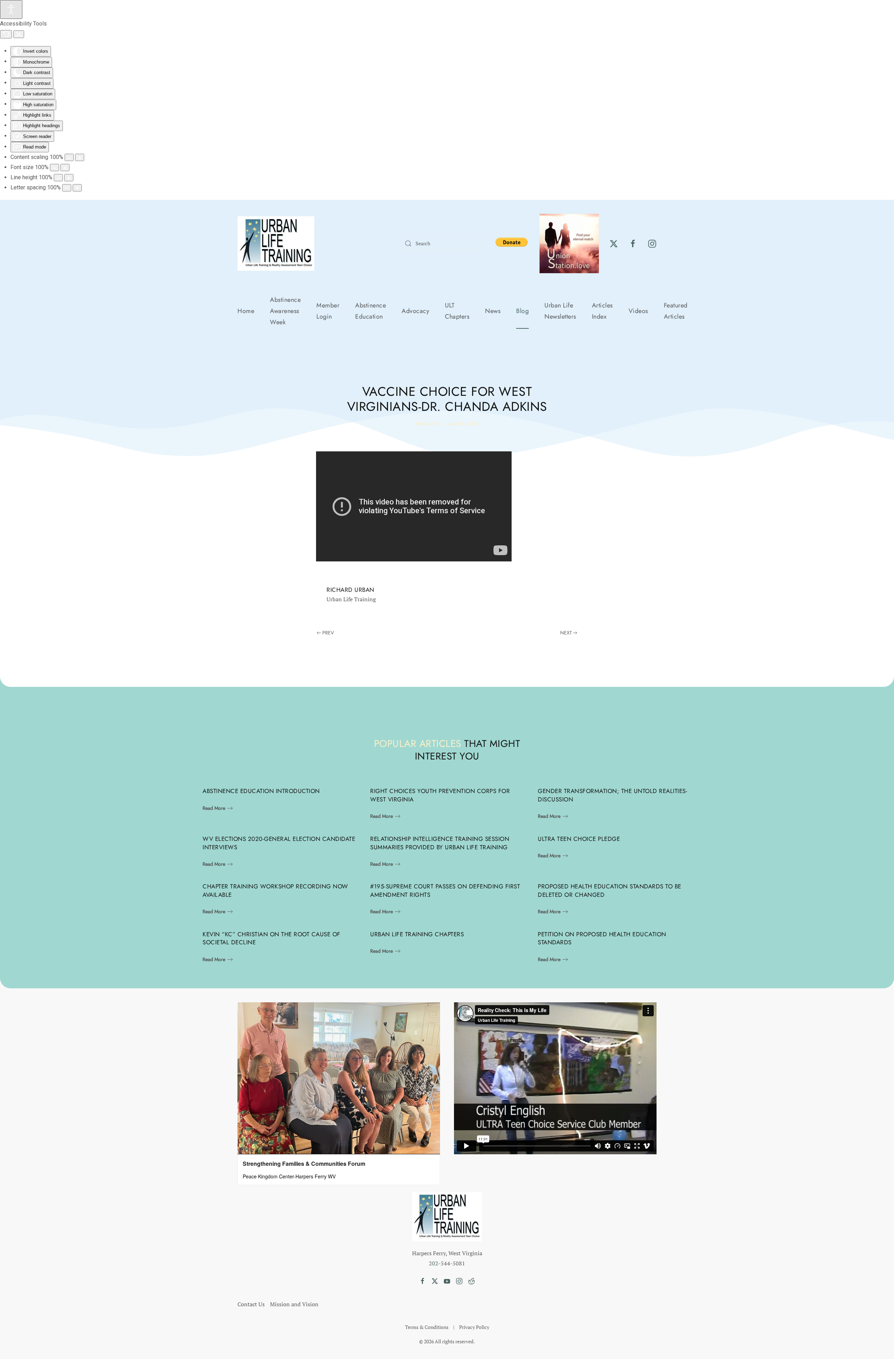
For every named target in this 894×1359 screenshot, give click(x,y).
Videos (638, 310)
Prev (328, 632)
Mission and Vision (294, 1304)
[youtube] (447, 1280)
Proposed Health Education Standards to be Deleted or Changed (609, 890)
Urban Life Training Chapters (417, 934)
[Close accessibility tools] (18, 34)
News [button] (492, 310)
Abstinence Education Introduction (261, 791)
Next (566, 632)
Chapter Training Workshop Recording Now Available (275, 890)
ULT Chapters (457, 311)
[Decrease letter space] (66, 187)
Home (245, 310)
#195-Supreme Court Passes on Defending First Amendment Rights (445, 890)
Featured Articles (676, 311)
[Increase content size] (79, 157)
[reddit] (471, 1280)
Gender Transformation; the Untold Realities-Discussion (612, 795)
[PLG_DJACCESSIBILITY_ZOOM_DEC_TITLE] (69, 157)
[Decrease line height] (58, 177)
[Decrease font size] (54, 167)
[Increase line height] (68, 177)
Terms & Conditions (426, 1327)
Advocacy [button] (415, 310)
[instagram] (652, 243)
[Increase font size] (64, 167)
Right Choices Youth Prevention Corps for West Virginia (440, 795)
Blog (522, 310)
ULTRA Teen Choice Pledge (579, 839)
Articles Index (602, 311)
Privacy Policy (474, 1327)
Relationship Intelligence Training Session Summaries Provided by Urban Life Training (439, 843)
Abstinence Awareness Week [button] (285, 311)
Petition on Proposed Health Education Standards (602, 938)
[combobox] (443, 243)
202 (433, 1263)
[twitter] (613, 243)
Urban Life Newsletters (560, 311)
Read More (214, 808)
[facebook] (633, 243)
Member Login (327, 311)
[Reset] (6, 34)
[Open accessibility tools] (11, 9)
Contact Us (251, 1304)
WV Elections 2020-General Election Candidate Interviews (279, 843)
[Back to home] (275, 243)
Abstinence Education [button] (370, 311)
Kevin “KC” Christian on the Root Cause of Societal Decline (271, 938)
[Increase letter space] (77, 187)
